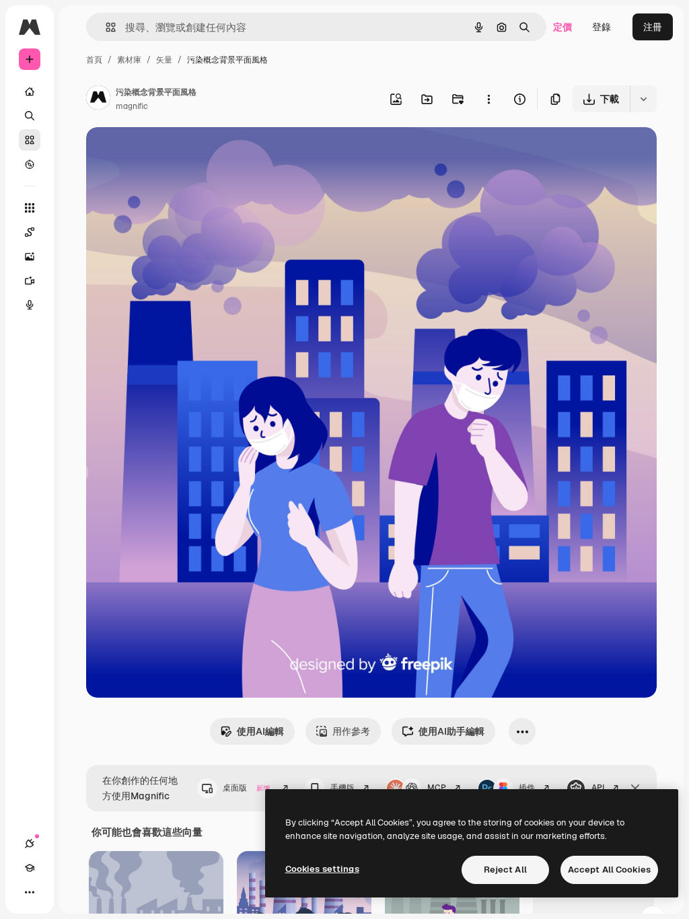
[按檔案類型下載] (643, 98)
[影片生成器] (29, 280)
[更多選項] (488, 98)
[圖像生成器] (29, 256)
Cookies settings (322, 869)
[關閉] (635, 788)
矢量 (164, 59)
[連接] (29, 843)
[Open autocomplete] (105, 27)
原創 (163, 153)
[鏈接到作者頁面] (98, 99)
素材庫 (129, 59)
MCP (436, 787)
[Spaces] (29, 232)
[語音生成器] (29, 305)
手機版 (342, 787)
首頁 (94, 59)
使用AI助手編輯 (451, 731)
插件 (527, 787)
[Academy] (29, 868)
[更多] (29, 892)
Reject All (505, 869)
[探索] (29, 164)
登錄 (601, 27)
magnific (132, 106)
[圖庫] (29, 140)
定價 (562, 27)
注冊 (652, 27)
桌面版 (246, 787)
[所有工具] (29, 208)
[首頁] (29, 91)
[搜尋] (29, 115)
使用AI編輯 (260, 731)
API (597, 787)
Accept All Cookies (609, 869)
